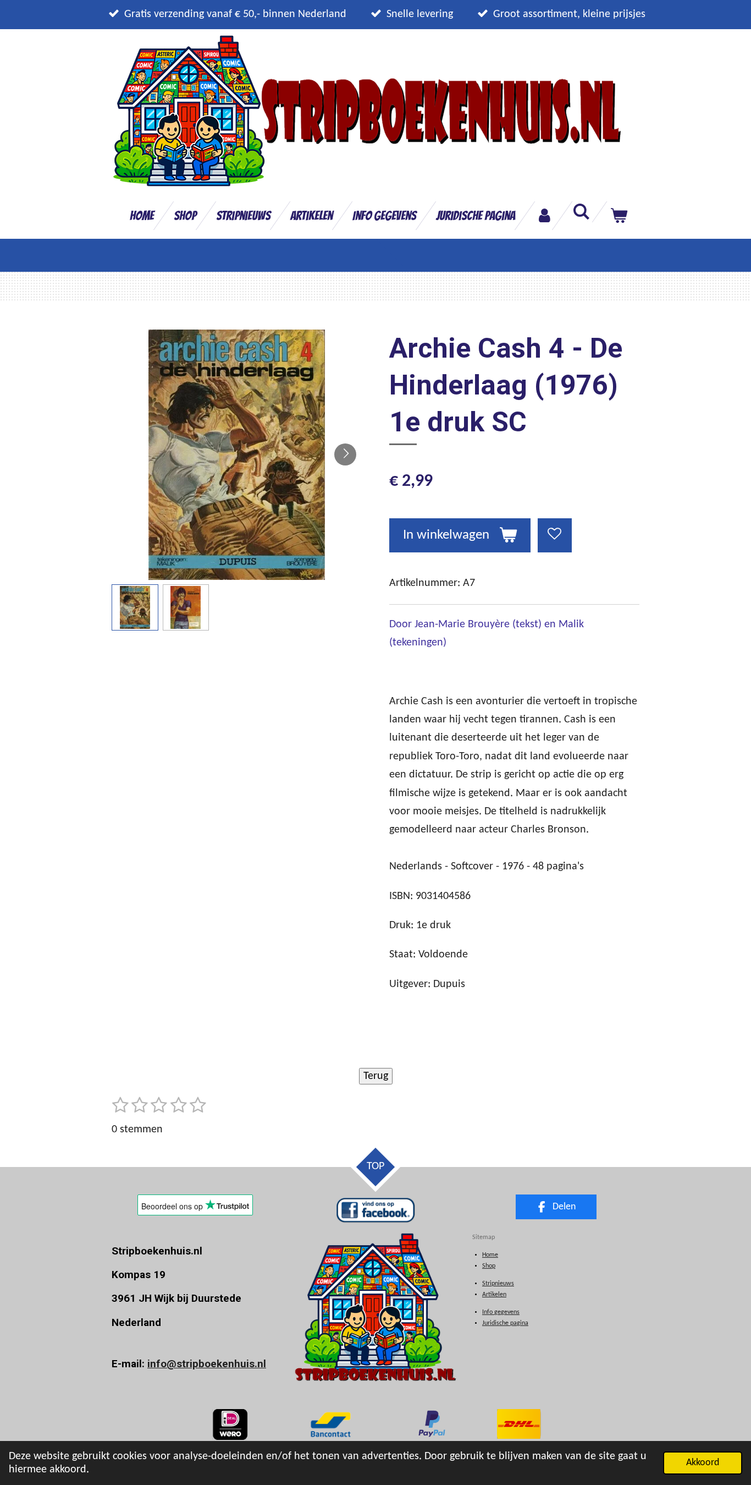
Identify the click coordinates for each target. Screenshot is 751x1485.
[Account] (543, 215)
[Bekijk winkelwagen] (618, 215)
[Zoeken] (581, 211)
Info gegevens (501, 1312)
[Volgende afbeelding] (345, 454)
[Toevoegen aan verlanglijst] (555, 535)
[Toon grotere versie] (330, 1424)
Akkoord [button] (702, 1462)
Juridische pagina (505, 1323)
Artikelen (494, 1294)
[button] (135, 607)
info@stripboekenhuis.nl (206, 1363)
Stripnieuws (498, 1283)
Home (490, 1255)
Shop (488, 1266)
